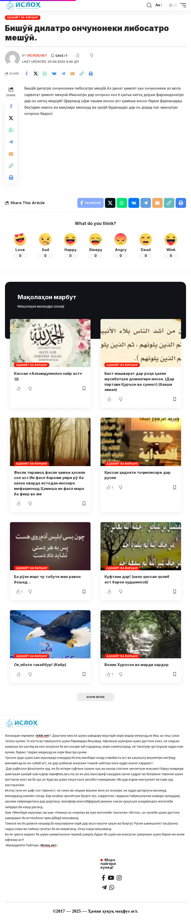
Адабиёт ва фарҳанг (23, 17)
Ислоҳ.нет (48, 845)
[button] (81, 73)
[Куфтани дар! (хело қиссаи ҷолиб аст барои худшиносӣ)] (140, 546)
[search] (149, 5)
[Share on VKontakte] (54, 73)
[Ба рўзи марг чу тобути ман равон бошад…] (50, 546)
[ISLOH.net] (24, 5)
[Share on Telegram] (63, 73)
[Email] (72, 73)
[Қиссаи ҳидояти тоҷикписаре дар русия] (140, 442)
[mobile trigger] (182, 5)
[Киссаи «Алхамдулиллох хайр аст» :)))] (50, 343)
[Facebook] (103, 878)
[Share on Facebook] (26, 73)
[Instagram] (119, 878)
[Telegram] (104, 887)
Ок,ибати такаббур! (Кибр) (40, 664)
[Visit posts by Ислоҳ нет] (12, 58)
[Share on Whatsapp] (45, 73)
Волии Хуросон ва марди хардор (136, 664)
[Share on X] (35, 73)
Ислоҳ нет (37, 55)
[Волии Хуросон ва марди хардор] (140, 634)
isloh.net (42, 735)
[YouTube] (110, 878)
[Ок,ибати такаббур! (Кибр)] (50, 634)
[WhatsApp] (111, 887)
